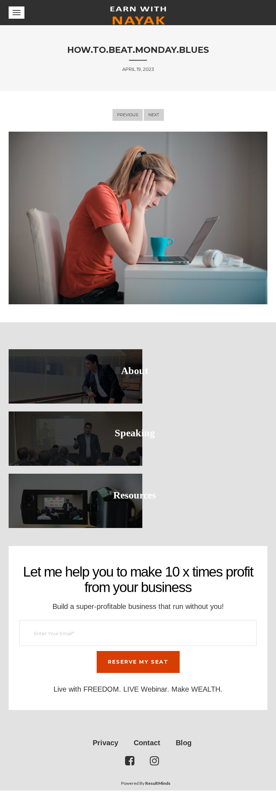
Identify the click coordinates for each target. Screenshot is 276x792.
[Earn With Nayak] (138, 12)
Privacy (105, 743)
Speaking (135, 432)
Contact (147, 743)
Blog (184, 743)
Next (153, 114)
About (134, 370)
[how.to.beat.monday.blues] (138, 218)
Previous (127, 114)
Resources (134, 495)
